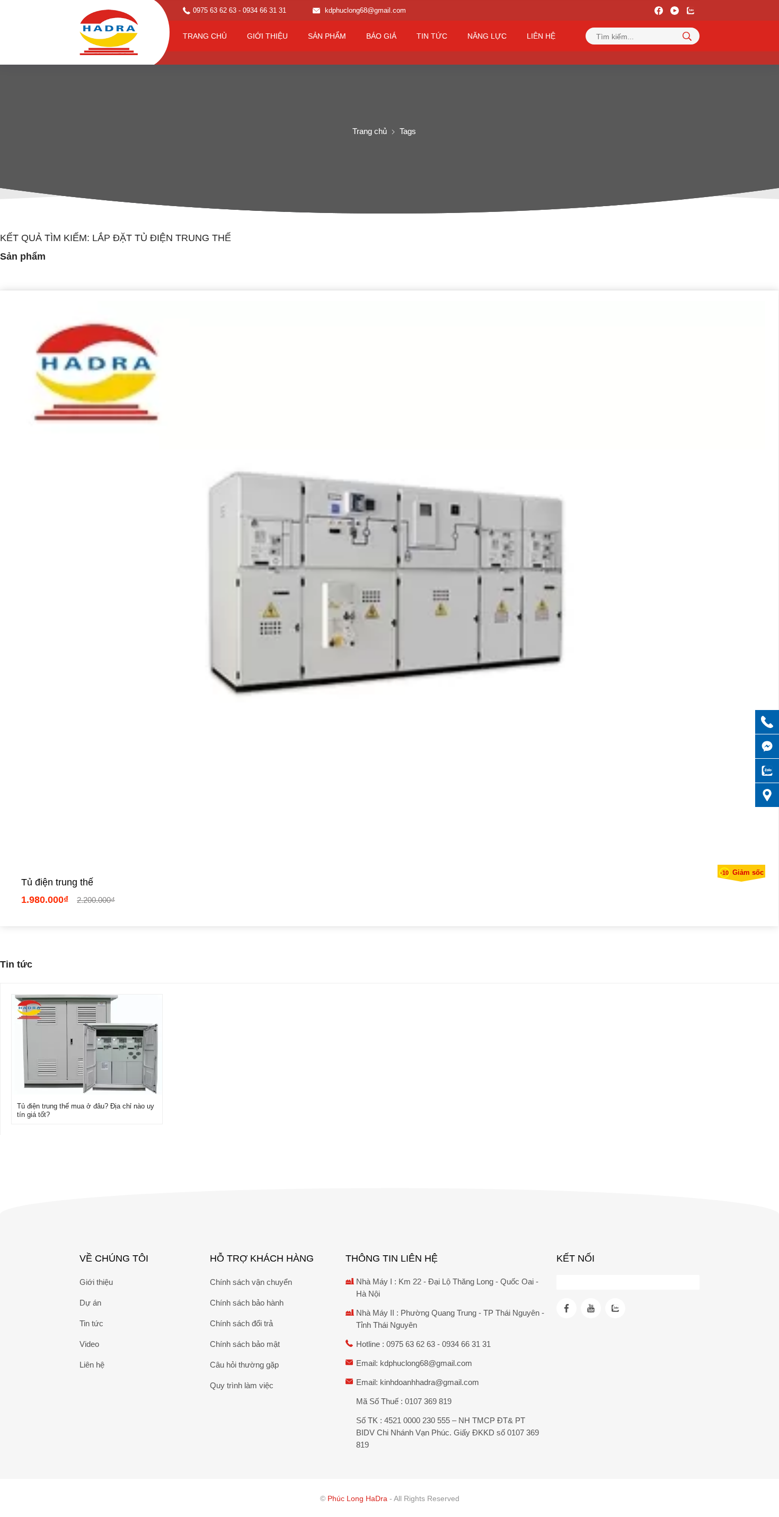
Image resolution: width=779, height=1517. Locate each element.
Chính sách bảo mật (245, 1344)
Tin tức (432, 36)
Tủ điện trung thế (57, 882)
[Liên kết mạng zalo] (767, 771)
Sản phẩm (327, 36)
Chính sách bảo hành (247, 1302)
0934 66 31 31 (466, 1344)
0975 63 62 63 (214, 10)
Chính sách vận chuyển (251, 1282)
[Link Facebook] (659, 10)
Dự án (90, 1302)
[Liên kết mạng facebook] (767, 746)
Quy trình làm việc (241, 1385)
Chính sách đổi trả (241, 1323)
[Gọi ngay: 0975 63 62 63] (767, 722)
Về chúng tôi (113, 1258)
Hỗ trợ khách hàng (262, 1258)
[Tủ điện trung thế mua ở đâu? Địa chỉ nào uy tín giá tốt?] (87, 1092)
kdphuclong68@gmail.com (364, 10)
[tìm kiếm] (687, 36)
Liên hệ (541, 36)
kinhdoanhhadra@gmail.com (429, 1382)
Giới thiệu (267, 36)
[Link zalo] (690, 10)
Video (89, 1344)
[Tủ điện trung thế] (389, 583)
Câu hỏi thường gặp (244, 1364)
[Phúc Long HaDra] (108, 32)
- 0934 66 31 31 (262, 10)
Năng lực (487, 36)
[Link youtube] (674, 10)
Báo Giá (381, 36)
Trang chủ (205, 36)
